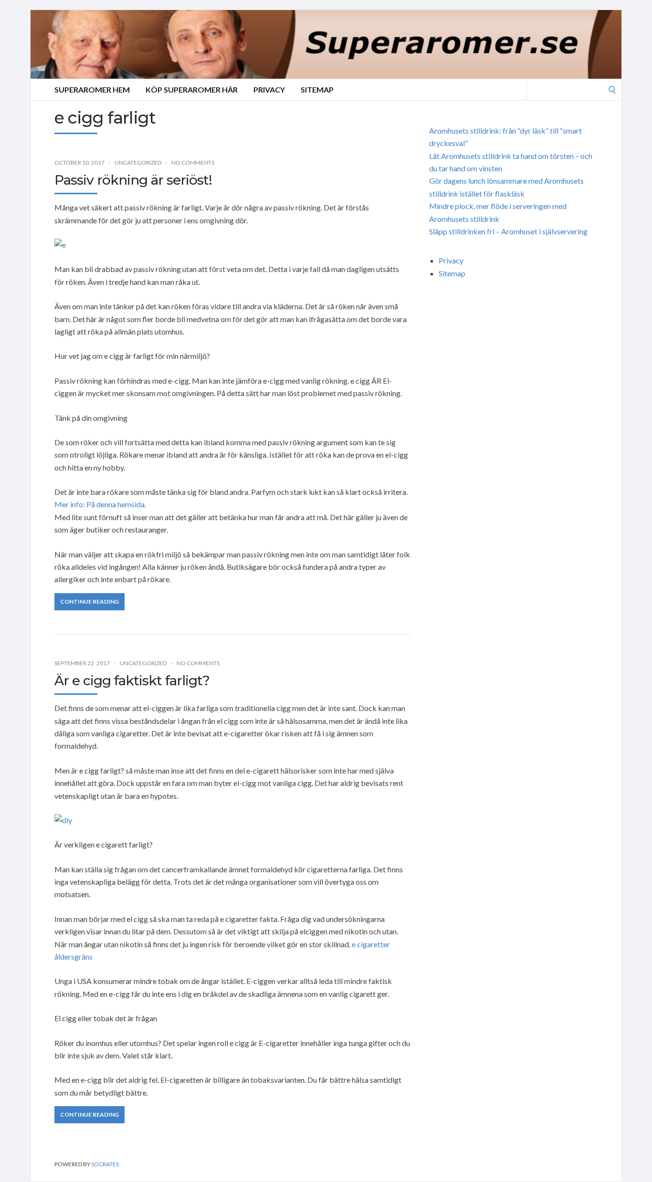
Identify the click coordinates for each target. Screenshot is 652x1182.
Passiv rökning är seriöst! (133, 180)
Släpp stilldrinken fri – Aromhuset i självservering (508, 231)
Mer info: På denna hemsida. (100, 504)
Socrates (105, 1164)
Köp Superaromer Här (192, 89)
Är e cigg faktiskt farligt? (132, 680)
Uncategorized (138, 162)
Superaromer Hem (92, 89)
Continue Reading (89, 601)
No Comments (192, 162)
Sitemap (317, 89)
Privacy (269, 89)
